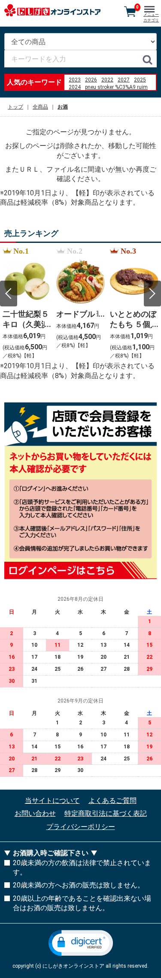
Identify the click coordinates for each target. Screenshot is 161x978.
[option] (27, 303)
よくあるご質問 (112, 800)
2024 (75, 87)
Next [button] (152, 293)
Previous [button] (8, 293)
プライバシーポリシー (80, 827)
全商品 (40, 107)
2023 (75, 80)
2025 (140, 80)
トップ (15, 107)
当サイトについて (52, 800)
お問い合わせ (35, 814)
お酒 (63, 107)
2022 (107, 80)
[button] (81, 943)
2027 (124, 80)
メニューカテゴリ (151, 17)
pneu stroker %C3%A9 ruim (116, 87)
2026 (91, 80)
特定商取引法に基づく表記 (105, 814)
